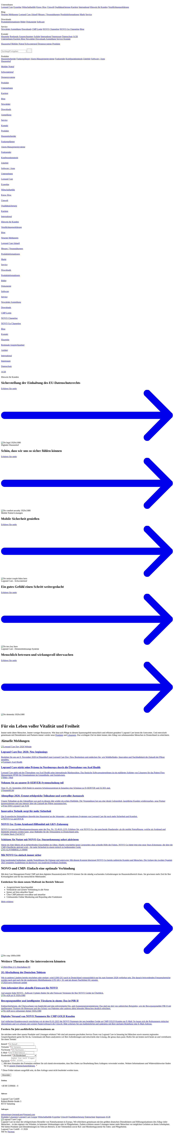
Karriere (74, 7)
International (84, 7)
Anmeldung (51, 39)
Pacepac (11, 1131)
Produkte (56, 44)
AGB (75, 36)
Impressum (56, 36)
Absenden (6, 1075)
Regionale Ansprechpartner (21, 36)
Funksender (60, 59)
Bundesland (6, 1055)
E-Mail (4, 1052)
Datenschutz (67, 36)
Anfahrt (37, 36)
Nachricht (5, 1061)
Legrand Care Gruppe (27, 1117)
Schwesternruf (31, 44)
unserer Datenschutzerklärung (22, 1066)
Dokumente (31, 22)
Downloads (26, 29)
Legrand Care (7, 7)
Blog (82, 29)
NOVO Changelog (51, 29)
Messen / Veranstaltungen (49, 14)
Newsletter (30, 39)
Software (41, 22)
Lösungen (71, 735)
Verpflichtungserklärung (118, 7)
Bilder (23, 22)
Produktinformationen (69, 14)
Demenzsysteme (45, 44)
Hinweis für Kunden (99, 7)
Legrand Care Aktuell (28, 14)
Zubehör (87, 59)
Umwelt (50, 7)
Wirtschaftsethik (29, 7)
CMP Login (37, 29)
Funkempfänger (23, 59)
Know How (41, 7)
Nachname (5, 1050)
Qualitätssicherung (63, 7)
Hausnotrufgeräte (8, 59)
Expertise (17, 7)
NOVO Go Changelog (69, 29)
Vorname (5, 1047)
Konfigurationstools (74, 59)
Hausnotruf (6, 44)
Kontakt (66, 39)
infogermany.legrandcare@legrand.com (18, 1114)
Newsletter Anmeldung (11, 29)
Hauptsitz (5, 36)
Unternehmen (7, 39)
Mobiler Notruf (18, 44)
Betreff (4, 1044)
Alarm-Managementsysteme (42, 59)
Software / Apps (98, 59)
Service (89, 14)
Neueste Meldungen (9, 14)
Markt (82, 14)
